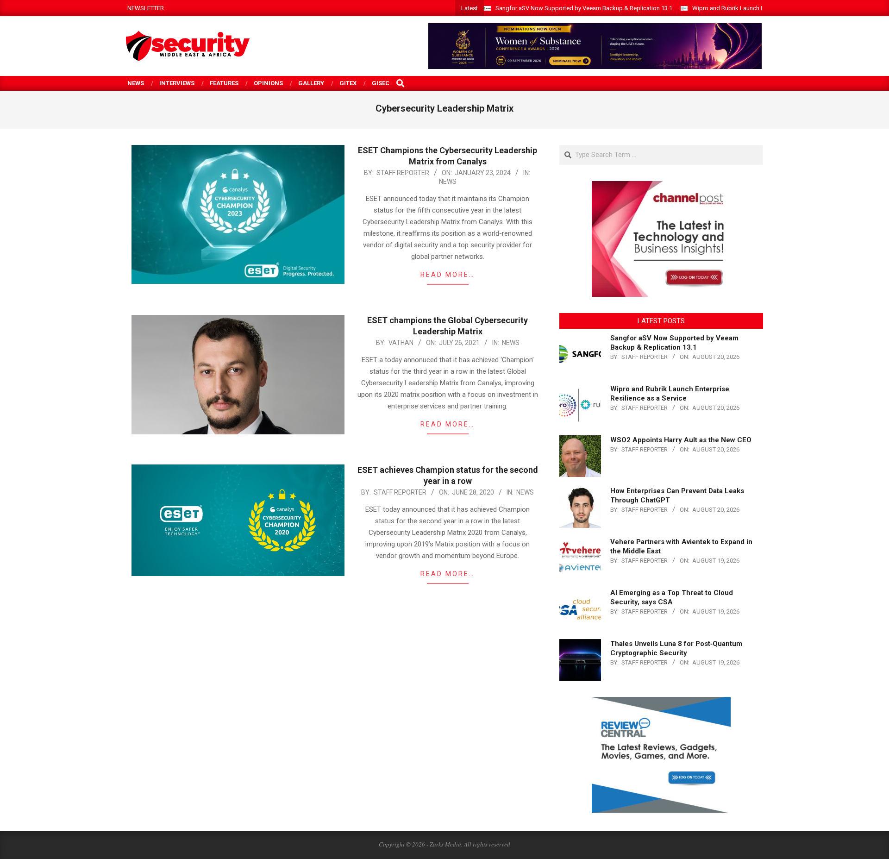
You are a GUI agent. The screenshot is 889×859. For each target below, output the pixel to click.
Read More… (447, 274)
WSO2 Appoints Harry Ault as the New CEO (680, 440)
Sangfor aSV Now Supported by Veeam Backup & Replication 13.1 (583, 8)
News (448, 181)
